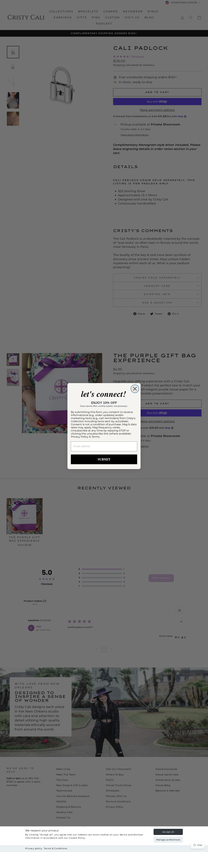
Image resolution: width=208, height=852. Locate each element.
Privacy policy (33, 848)
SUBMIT (104, 459)
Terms (95, 436)
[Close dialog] (135, 389)
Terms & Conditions (55, 848)
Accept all (168, 831)
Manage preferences (168, 839)
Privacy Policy (79, 436)
